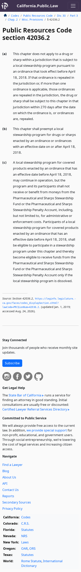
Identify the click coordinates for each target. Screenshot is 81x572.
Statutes (27, 530)
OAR (24, 548)
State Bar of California (25, 395)
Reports (8, 496)
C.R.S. (25, 523)
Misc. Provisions (32, 19)
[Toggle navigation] (73, 6)
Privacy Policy (12, 508)
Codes (15, 15)
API (4, 483)
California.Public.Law (37, 5)
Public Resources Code (38, 15)
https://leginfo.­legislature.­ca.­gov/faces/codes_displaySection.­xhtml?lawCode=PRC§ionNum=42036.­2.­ (39, 303)
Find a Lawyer (12, 465)
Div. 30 (61, 15)
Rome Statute (31, 561)
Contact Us (10, 490)
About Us (9, 477)
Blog (5, 471)
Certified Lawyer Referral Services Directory (34, 409)
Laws (25, 542)
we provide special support (47, 430)
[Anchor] (36, 118)
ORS (32, 548)
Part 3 (74, 15)
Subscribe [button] (12, 363)
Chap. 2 (13, 19)
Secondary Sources (16, 502)
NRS (24, 536)
